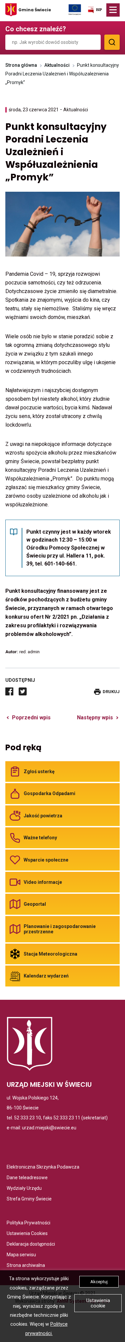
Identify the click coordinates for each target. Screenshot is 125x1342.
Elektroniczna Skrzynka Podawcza (43, 1167)
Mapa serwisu (21, 1255)
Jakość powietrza (43, 815)
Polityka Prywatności (28, 1223)
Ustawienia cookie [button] (98, 1303)
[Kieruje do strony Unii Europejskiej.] (75, 9)
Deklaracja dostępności (31, 1244)
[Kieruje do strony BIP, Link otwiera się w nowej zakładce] (94, 11)
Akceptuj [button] (99, 1281)
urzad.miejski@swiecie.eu (49, 1127)
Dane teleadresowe (27, 1178)
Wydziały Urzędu (24, 1188)
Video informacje (43, 882)
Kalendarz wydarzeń (46, 976)
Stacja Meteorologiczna (50, 954)
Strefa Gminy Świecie (29, 1199)
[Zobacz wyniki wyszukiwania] (112, 42)
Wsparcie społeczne (46, 860)
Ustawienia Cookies (27, 1233)
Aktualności (57, 65)
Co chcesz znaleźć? (35, 29)
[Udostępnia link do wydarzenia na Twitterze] (23, 691)
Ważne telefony (40, 837)
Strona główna (21, 65)
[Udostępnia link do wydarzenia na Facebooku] (9, 691)
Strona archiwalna (26, 1265)
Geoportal (35, 904)
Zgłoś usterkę (39, 771)
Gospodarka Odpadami (49, 793)
